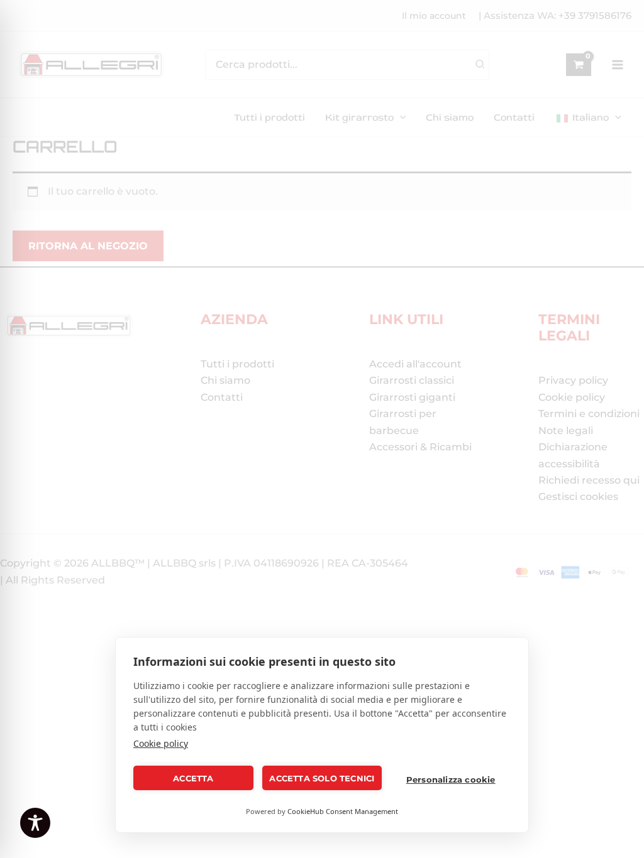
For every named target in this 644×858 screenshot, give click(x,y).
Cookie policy (160, 743)
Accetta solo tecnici (321, 778)
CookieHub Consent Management (342, 811)
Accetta (193, 778)
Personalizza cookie (451, 779)
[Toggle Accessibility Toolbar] (35, 822)
